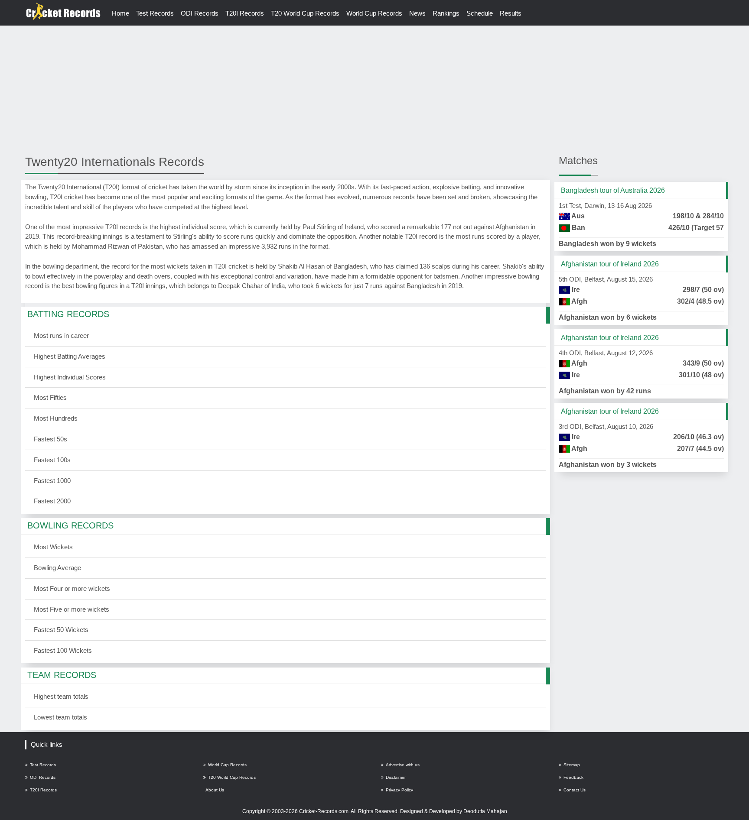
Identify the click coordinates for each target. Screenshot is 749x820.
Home (120, 13)
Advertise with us (403, 764)
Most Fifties (50, 397)
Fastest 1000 (52, 480)
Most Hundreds (56, 418)
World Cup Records (374, 13)
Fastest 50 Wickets (61, 629)
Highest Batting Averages (69, 356)
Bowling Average (57, 567)
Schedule (479, 13)
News (417, 13)
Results (510, 13)
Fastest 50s (50, 439)
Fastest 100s (52, 459)
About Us (214, 790)
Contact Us (574, 790)
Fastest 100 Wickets (63, 650)
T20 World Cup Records (305, 13)
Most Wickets (53, 547)
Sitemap (571, 764)
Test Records (155, 13)
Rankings (446, 13)
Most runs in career (61, 335)
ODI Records (199, 13)
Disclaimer (396, 777)
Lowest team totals (60, 717)
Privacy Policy (399, 790)
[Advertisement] (374, 89)
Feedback (573, 777)
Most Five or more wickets (71, 609)
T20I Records (244, 13)
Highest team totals (61, 696)
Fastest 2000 (52, 501)
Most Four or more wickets (72, 588)
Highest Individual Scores (70, 377)
